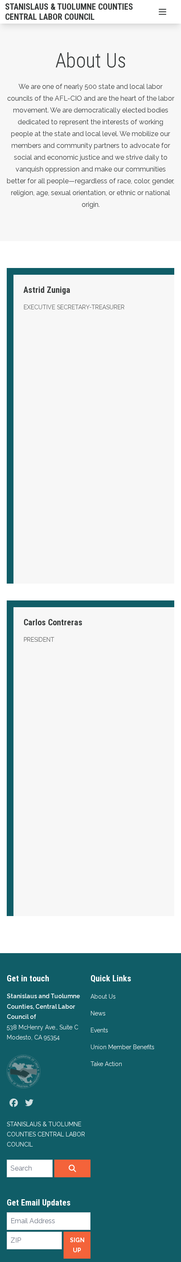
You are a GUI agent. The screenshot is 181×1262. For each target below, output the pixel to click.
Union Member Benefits (122, 1047)
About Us (103, 996)
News (98, 1013)
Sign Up (77, 1245)
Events (99, 1030)
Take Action (106, 1064)
